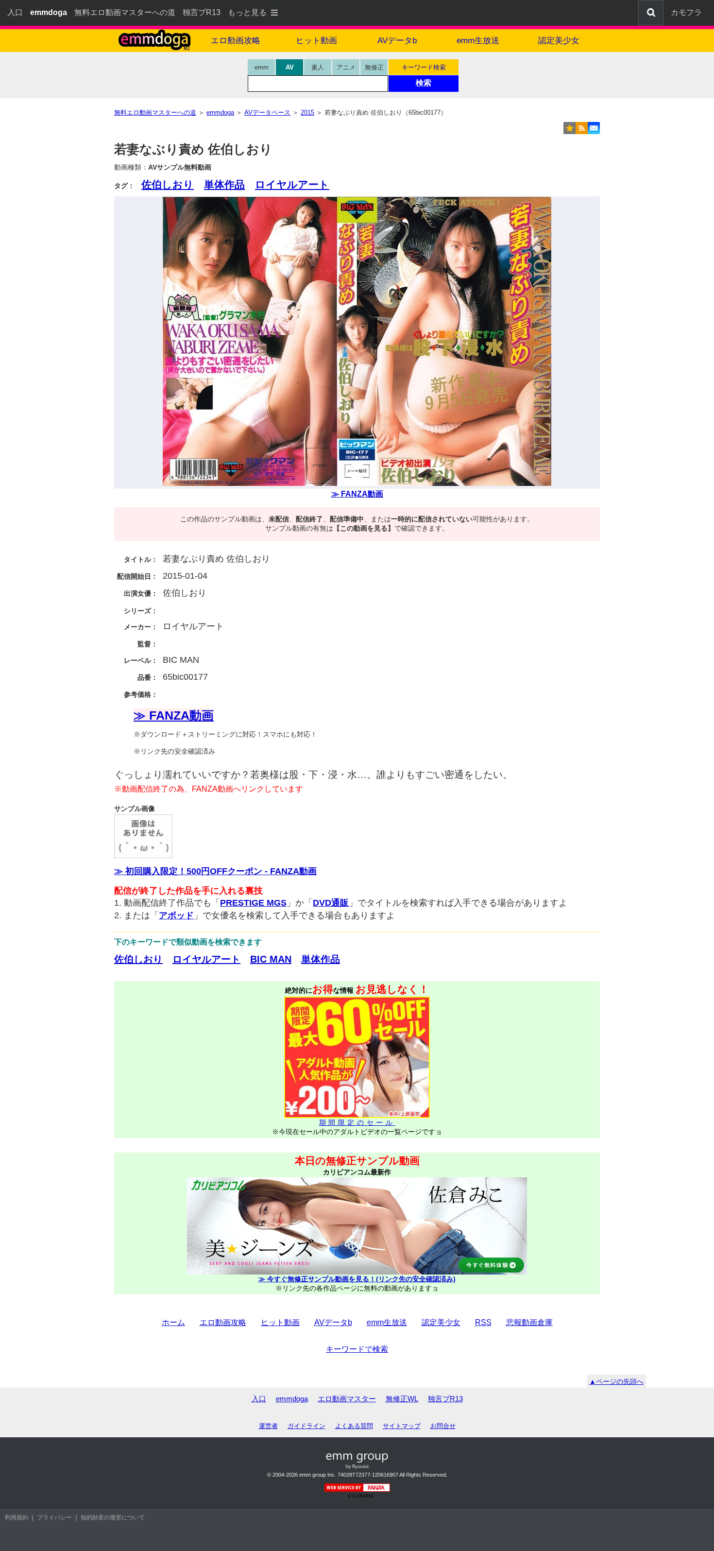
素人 (317, 67)
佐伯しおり (167, 184)
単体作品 (224, 184)
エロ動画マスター (347, 1399)
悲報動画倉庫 (529, 1322)
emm (262, 67)
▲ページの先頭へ (616, 1381)
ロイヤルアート (292, 184)
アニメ (346, 67)
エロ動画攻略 (235, 40)
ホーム (173, 1322)
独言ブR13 (202, 12)
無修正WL (402, 1399)
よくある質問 (354, 1426)
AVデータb (397, 40)
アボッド (176, 915)
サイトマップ (402, 1426)
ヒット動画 (316, 40)
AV (290, 67)
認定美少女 (558, 40)
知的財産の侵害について (113, 1517)
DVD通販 (331, 903)
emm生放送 (478, 40)
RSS (483, 1322)
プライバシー (54, 1517)
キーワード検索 (424, 67)
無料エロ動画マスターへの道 (124, 12)
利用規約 (16, 1517)
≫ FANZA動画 (357, 494)
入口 (15, 12)
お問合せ (443, 1426)
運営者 (268, 1426)
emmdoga (292, 1399)
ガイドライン (306, 1426)
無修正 (374, 67)
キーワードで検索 (357, 1349)
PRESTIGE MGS (253, 903)
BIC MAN (270, 959)
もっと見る (247, 12)
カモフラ (686, 12)
